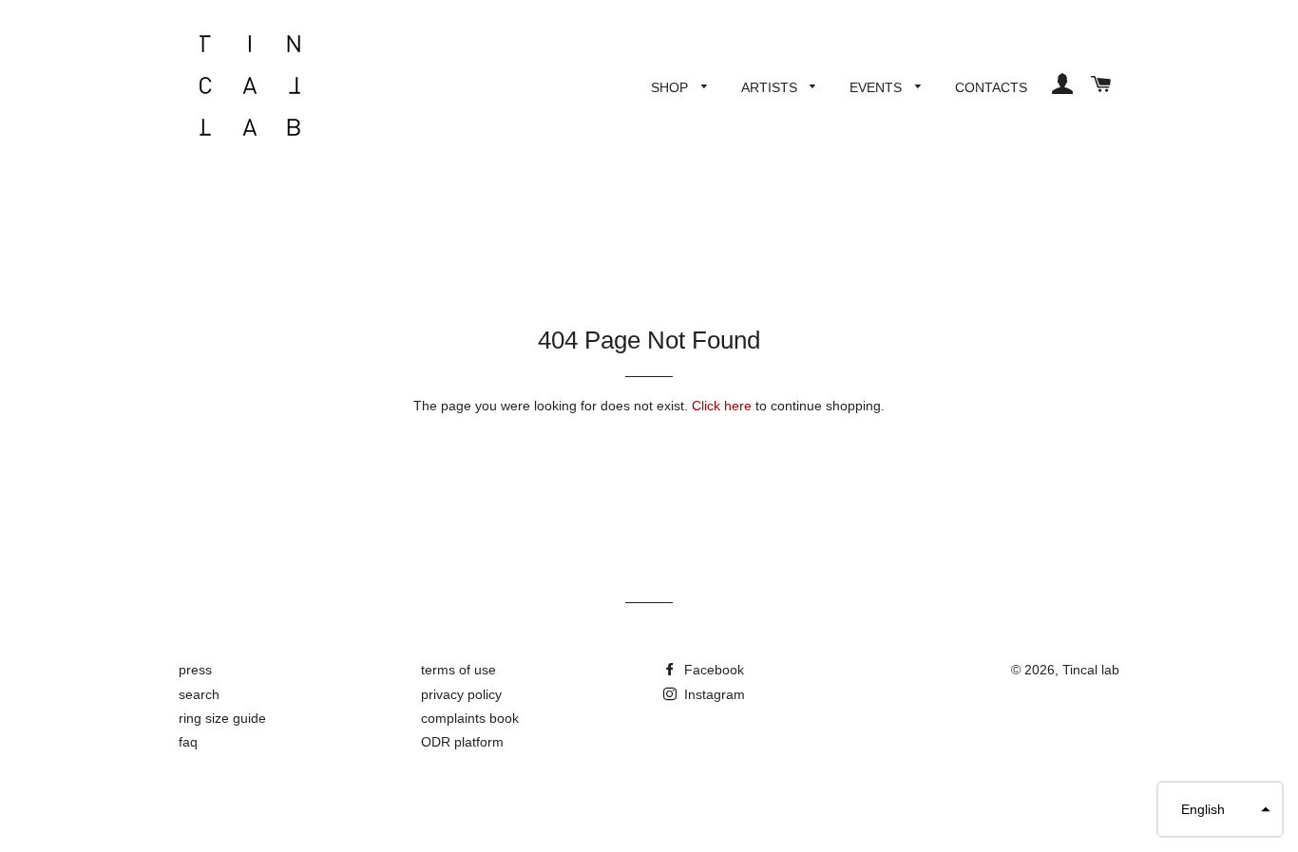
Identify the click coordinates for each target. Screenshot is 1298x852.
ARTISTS (771, 87)
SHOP (671, 87)
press (195, 669)
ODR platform (462, 741)
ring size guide (222, 718)
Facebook (712, 669)
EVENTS (877, 87)
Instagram (712, 694)
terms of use (458, 669)
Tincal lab (1090, 669)
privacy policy (461, 694)
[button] (1220, 809)
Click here (722, 405)
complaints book (470, 718)
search (199, 694)
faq (188, 741)
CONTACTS (991, 87)
